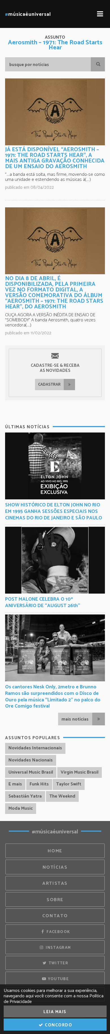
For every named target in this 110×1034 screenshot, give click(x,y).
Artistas (55, 883)
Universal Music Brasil (30, 772)
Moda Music (20, 808)
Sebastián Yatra (25, 796)
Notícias (55, 867)
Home (55, 851)
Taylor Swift (68, 784)
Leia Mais (55, 1011)
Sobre (55, 900)
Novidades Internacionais (35, 748)
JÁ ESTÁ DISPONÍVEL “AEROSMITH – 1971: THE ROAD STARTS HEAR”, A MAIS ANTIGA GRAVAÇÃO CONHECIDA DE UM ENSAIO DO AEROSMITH (54, 158)
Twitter (57, 963)
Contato (55, 916)
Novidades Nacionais (30, 760)
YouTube (58, 979)
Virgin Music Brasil (79, 772)
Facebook (57, 932)
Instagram (58, 948)
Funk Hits (39, 784)
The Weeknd (62, 796)
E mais (15, 784)
